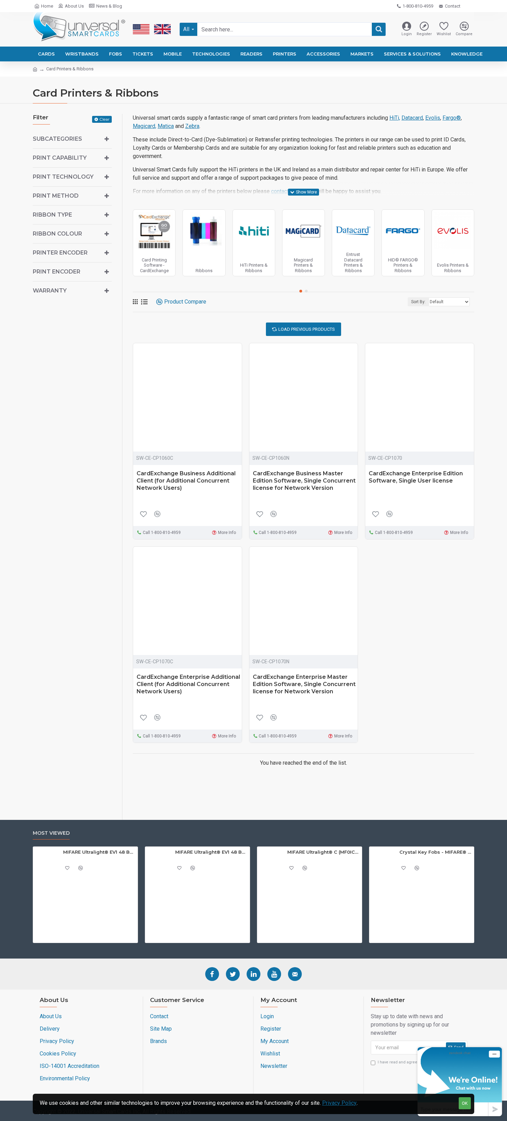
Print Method (56, 195)
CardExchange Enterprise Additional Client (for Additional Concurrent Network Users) (188, 684)
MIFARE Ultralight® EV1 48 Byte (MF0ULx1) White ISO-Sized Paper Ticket (99, 852)
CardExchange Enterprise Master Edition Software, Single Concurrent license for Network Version (304, 684)
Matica (166, 126)
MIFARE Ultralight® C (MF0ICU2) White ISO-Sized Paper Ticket (323, 852)
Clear (104, 119)
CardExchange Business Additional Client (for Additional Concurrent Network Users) (186, 480)
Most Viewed (51, 833)
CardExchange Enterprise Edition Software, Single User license (416, 477)
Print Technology (63, 176)
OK (465, 1103)
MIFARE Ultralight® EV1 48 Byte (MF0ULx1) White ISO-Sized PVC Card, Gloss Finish (211, 852)
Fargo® (452, 118)
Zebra (192, 126)
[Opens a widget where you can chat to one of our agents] (460, 1081)
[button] (300, 291)
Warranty (50, 290)
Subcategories (57, 139)
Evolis (432, 118)
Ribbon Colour (57, 233)
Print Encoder (56, 271)
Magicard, (144, 126)
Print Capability (60, 158)
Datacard (412, 118)
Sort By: (418, 301)
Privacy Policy (339, 1103)
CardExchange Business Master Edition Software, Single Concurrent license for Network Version (304, 480)
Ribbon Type (52, 214)
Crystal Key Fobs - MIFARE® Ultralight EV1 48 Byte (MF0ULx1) (435, 852)
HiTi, (394, 118)
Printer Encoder (60, 252)
